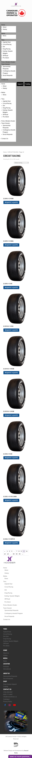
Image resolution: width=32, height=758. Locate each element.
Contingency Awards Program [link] (14, 613)
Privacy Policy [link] (7, 701)
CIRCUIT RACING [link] (13, 152)
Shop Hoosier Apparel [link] (10, 684)
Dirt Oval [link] (6, 636)
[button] (5, 705)
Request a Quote (11, 202)
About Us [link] (6, 653)
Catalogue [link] (6, 699)
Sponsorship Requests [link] (11, 610)
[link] (16, 6)
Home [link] (3, 25)
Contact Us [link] (4, 79)
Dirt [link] (4, 46)
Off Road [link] (5, 55)
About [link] (4, 27)
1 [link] (7, 551)
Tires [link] (2, 40)
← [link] (4, 551)
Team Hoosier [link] (5, 64)
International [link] (7, 669)
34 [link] (16, 554)
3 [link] (11, 551)
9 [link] (21, 551)
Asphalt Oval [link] (6, 42)
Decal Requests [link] (7, 75)
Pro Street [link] (6, 58)
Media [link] (3, 33)
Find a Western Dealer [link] (8, 62)
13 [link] (8, 554)
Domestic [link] (6, 666)
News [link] (4, 35)
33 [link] (13, 554)
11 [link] (26, 551)
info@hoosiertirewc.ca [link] (10, 696)
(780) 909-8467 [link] (8, 692)
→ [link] (22, 554)
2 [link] (9, 551)
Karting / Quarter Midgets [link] (12, 596)
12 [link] (5, 554)
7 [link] (16, 551)
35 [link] (19, 554)
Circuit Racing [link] (7, 44)
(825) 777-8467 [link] (8, 694)
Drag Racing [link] (6, 49)
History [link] (5, 29)
